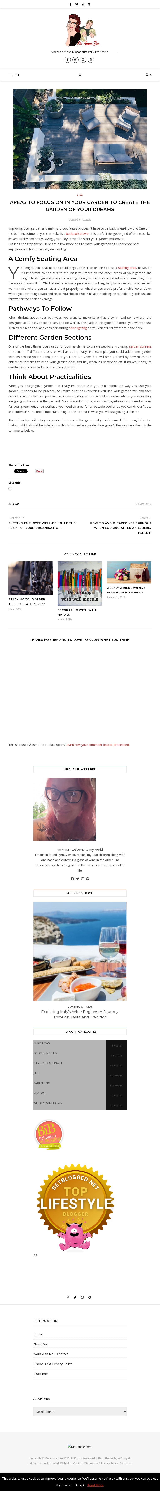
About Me (40, 1344)
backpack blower (78, 233)
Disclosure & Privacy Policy (52, 1364)
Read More (95, 1485)
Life (80, 195)
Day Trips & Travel (79, 1006)
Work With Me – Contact (50, 1354)
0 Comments (143, 503)
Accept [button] (80, 1485)
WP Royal (124, 1458)
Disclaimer (40, 1374)
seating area (127, 268)
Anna (15, 503)
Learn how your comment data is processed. (98, 744)
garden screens (140, 346)
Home (37, 1334)
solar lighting (78, 328)
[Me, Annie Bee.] (80, 30)
